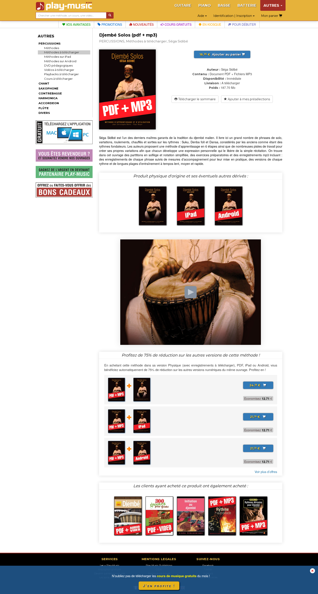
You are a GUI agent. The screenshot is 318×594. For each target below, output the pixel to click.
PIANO (204, 5)
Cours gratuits (177, 24)
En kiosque (211, 24)
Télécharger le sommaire (196, 99)
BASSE (224, 5)
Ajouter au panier (220, 54)
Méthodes (51, 48)
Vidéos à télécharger (59, 70)
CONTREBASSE (50, 93)
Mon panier (270, 16)
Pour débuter (243, 24)
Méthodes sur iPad (57, 56)
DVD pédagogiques (58, 65)
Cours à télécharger (58, 78)
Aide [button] (201, 16)
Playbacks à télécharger (61, 74)
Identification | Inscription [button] (233, 16)
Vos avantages (77, 24)
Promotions (111, 24)
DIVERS (44, 113)
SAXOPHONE (48, 88)
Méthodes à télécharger (61, 52)
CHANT (44, 83)
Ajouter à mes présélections (248, 99)
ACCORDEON (49, 103)
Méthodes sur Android (60, 61)
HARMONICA (48, 98)
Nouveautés (143, 24)
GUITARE (182, 5)
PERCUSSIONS (50, 43)
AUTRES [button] (271, 5)
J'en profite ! (159, 585)
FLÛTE (44, 108)
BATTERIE (247, 5)
